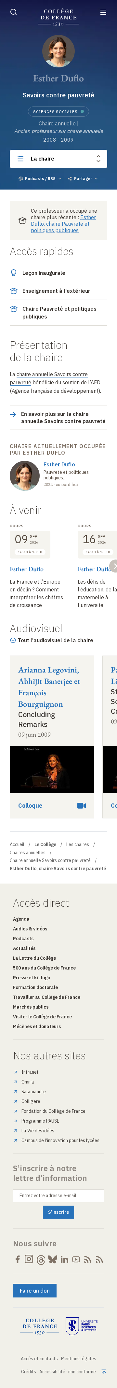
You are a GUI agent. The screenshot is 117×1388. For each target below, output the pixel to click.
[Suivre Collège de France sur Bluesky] (52, 1259)
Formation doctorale (35, 987)
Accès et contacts (39, 1359)
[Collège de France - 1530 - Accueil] (58, 17)
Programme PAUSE (40, 1121)
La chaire (42, 158)
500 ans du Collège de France (44, 968)
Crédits (28, 1372)
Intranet (30, 1072)
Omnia (27, 1082)
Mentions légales (78, 1359)
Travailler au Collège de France (46, 997)
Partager (83, 178)
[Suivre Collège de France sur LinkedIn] (64, 1259)
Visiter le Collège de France (42, 1017)
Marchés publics (30, 1007)
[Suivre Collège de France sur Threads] (41, 1259)
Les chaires (77, 844)
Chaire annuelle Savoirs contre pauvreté (50, 860)
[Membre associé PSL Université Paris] (82, 1326)
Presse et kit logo (31, 978)
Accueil (17, 844)
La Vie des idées (37, 1131)
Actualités (24, 948)
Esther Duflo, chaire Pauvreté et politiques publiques (63, 224)
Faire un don (35, 1290)
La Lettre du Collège (34, 958)
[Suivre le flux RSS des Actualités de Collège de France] (87, 1259)
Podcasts (23, 939)
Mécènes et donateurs (37, 1026)
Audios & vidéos (30, 929)
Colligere (30, 1101)
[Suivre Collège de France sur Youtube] (76, 1259)
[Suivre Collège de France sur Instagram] (29, 1259)
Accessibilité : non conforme (67, 1372)
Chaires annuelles (28, 853)
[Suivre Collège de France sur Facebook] (17, 1259)
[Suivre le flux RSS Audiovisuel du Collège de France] (99, 1259)
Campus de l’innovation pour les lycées (60, 1140)
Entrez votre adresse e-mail (48, 1195)
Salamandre (33, 1092)
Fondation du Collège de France (53, 1111)
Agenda (21, 919)
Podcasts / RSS (40, 178)
